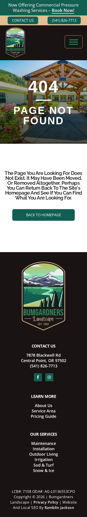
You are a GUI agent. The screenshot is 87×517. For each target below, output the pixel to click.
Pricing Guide (43, 416)
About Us (43, 405)
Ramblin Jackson (59, 507)
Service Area (44, 411)
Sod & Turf (43, 465)
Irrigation (44, 459)
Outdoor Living (43, 454)
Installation (43, 448)
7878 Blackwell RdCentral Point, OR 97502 (43, 357)
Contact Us (23, 20)
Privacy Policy (45, 502)
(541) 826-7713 (64, 20)
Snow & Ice (43, 470)
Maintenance (43, 443)
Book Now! (63, 10)
